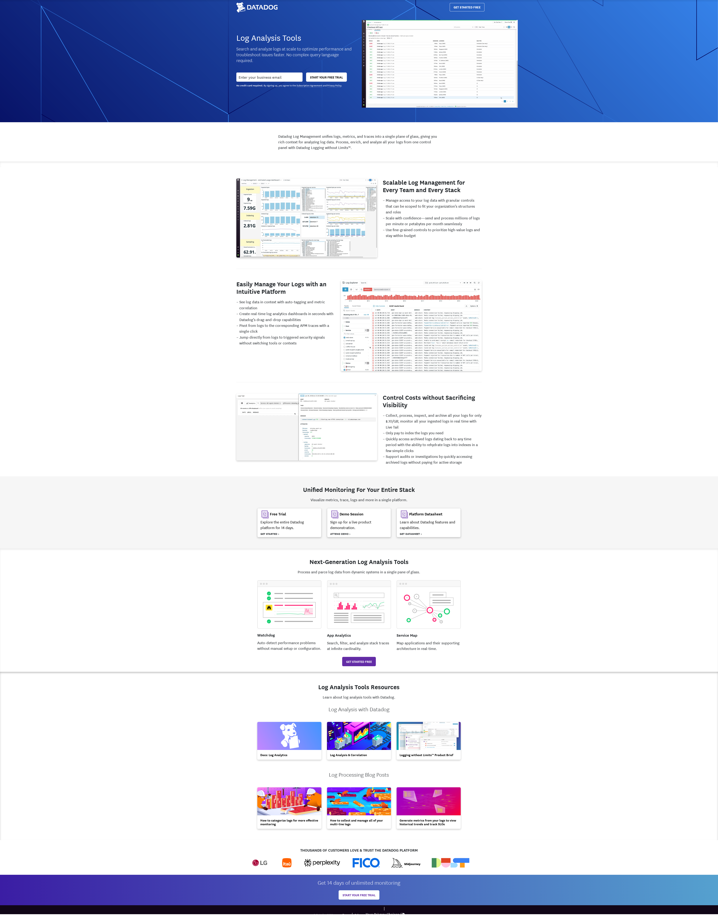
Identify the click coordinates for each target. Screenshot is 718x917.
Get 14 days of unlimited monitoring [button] (359, 882)
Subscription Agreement (309, 85)
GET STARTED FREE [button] (359, 661)
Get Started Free (467, 7)
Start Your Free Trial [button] (326, 77)
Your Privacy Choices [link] (382, 914)
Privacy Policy (334, 85)
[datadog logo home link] (256, 7)
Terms (346, 914)
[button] (289, 522)
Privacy (359, 914)
